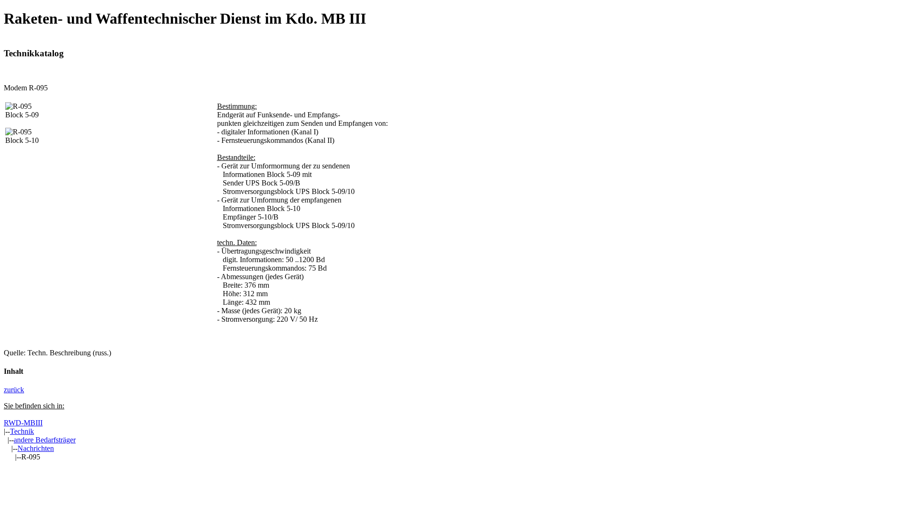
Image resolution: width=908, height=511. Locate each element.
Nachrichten (35, 448)
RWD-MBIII (23, 423)
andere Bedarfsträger (45, 440)
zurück (14, 390)
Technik (22, 431)
